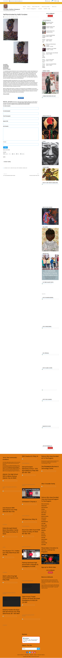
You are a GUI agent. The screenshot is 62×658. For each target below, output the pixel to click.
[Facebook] (27, 652)
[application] (12, 601)
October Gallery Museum (11, 9)
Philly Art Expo (27, 654)
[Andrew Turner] (50, 82)
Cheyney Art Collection (41, 654)
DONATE (45, 8)
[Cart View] (51, 1)
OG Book (35, 654)
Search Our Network (20, 654)
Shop (28, 6)
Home (24, 6)
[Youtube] (58, 1)
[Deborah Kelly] (50, 267)
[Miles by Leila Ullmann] (50, 216)
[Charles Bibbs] (50, 174)
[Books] (50, 153)
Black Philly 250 (35, 6)
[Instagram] (56, 1)
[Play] (23, 497)
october (16, 16)
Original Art (31, 654)
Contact (40, 8)
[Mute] (37, 497)
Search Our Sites (45, 6)
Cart (24, 8)
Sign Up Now (50, 15)
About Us (54, 6)
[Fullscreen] (38, 497)
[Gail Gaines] (50, 239)
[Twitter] (55, 1)
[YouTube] (35, 652)
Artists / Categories (31, 8)
